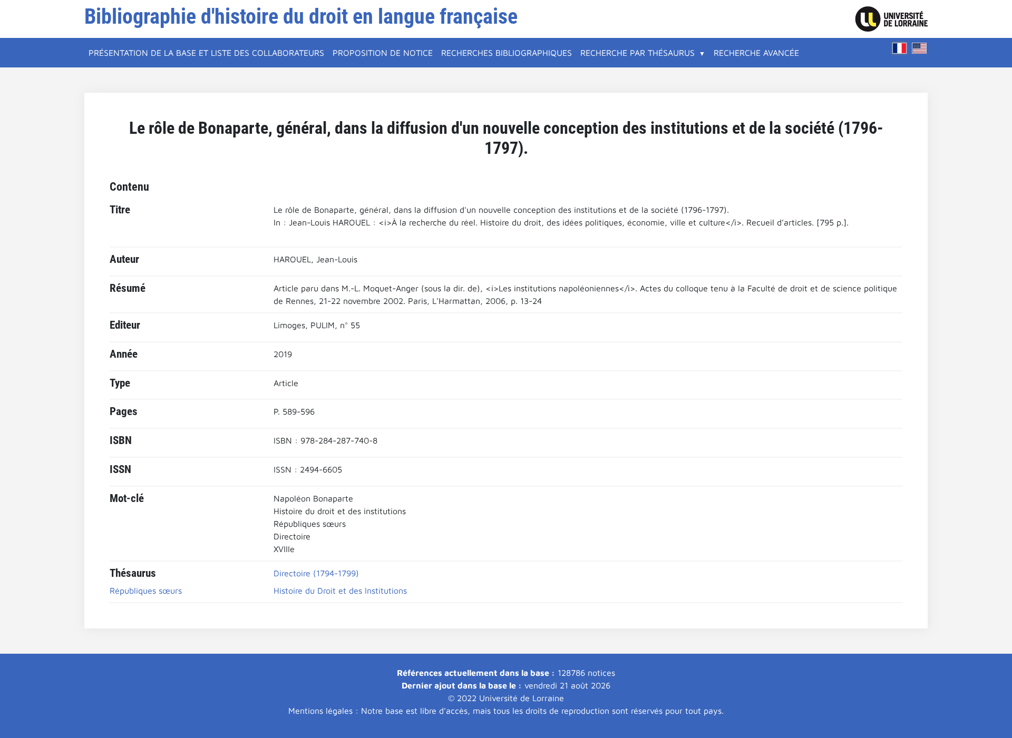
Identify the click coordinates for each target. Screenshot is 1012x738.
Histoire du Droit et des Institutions (340, 590)
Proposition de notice (383, 52)
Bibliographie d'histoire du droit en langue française (301, 16)
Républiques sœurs (146, 590)
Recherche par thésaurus (637, 52)
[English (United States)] (919, 48)
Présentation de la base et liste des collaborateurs (206, 52)
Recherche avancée (756, 52)
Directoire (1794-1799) (316, 573)
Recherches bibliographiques (506, 52)
